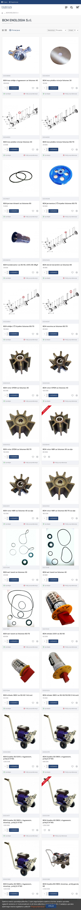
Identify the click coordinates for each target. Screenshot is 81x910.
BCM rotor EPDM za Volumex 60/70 (17, 449)
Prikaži (71, 30)
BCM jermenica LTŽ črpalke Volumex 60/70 (60, 203)
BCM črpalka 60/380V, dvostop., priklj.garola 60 (61, 885)
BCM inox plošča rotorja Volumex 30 (57, 80)
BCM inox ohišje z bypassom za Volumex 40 (20, 80)
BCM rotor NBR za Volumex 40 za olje (18, 511)
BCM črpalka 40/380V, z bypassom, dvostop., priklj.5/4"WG (17, 885)
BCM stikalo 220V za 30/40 (54, 634)
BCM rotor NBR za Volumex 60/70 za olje (59, 511)
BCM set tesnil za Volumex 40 (55, 572)
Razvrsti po (51, 30)
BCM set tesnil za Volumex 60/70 (16, 634)
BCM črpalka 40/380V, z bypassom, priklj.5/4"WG (57, 821)
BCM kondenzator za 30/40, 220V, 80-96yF (20, 265)
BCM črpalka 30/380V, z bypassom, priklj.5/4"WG (57, 758)
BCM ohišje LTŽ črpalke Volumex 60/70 (18, 326)
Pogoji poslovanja (37, 906)
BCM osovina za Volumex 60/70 (55, 326)
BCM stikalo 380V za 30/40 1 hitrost (17, 695)
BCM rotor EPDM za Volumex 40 (55, 388)
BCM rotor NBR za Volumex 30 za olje (58, 449)
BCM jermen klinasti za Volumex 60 (17, 203)
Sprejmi (51, 906)
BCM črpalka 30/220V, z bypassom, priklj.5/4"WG (17, 758)
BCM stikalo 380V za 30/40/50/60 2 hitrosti (61, 695)
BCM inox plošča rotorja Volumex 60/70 (58, 142)
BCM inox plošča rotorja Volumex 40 (17, 142)
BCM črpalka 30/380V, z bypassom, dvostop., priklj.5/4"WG (17, 821)
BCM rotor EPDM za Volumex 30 (16, 388)
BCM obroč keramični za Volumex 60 (57, 265)
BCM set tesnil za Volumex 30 (15, 572)
